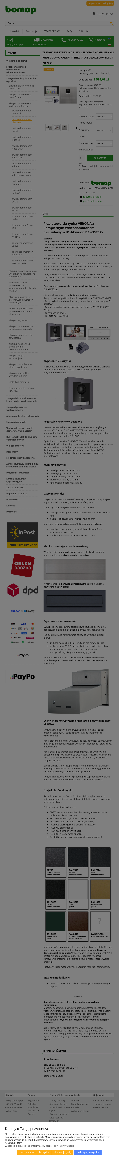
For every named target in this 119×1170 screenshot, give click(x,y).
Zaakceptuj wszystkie (87, 1152)
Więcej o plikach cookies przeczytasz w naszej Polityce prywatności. (40, 1145)
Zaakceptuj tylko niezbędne (34, 1152)
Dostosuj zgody (63, 1152)
